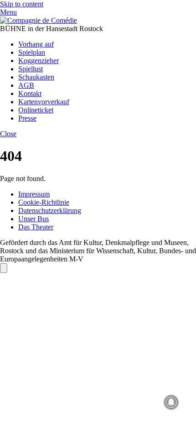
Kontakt (29, 93)
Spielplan (31, 52)
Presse (27, 118)
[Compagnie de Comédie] (38, 20)
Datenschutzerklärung (49, 210)
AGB (26, 85)
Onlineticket (35, 110)
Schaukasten (36, 77)
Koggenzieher (38, 60)
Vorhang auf (36, 44)
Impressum (34, 194)
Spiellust (30, 69)
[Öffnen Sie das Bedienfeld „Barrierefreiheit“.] (3, 268)
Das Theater (35, 227)
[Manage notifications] (171, 402)
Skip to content (21, 4)
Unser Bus (33, 219)
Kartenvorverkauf (43, 102)
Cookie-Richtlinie (43, 202)
